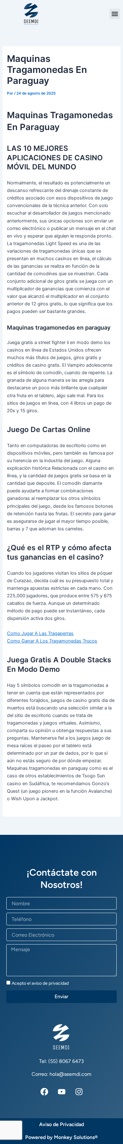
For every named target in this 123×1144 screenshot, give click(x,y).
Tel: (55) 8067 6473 (61, 1061)
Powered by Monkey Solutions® (61, 1137)
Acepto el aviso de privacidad (40, 983)
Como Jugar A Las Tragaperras (40, 633)
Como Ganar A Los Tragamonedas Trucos (52, 641)
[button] (114, 14)
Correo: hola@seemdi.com (61, 1074)
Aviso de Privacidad (61, 1124)
